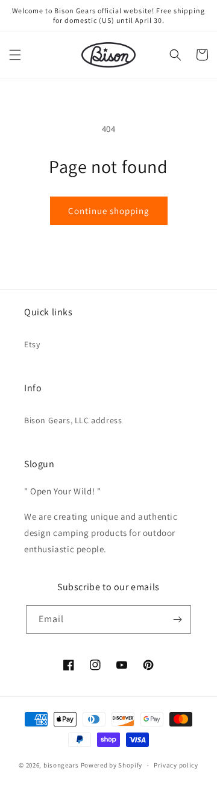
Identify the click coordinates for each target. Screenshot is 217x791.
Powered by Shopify (112, 765)
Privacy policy (176, 765)
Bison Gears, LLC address (73, 420)
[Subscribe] (177, 619)
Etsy (32, 344)
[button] (15, 55)
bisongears (61, 765)
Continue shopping (108, 210)
